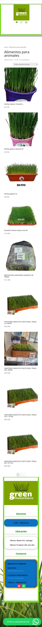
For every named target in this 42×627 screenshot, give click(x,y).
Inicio (6, 47)
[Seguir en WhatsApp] (24, 586)
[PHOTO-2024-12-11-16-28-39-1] (21, 504)
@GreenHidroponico (15, 571)
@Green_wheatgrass (15, 578)
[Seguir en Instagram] (19, 586)
